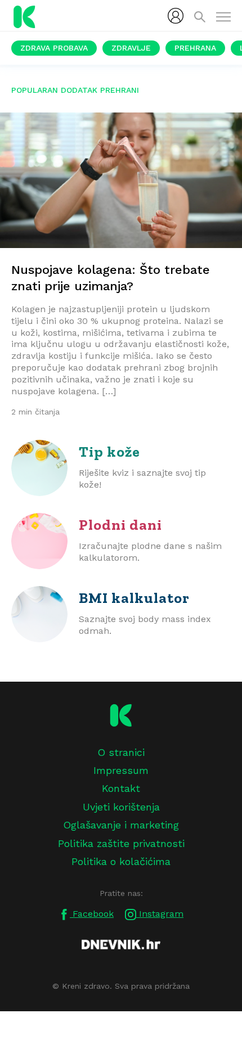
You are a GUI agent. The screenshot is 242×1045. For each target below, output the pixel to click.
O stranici (121, 752)
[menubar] (176, 16)
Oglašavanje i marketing (121, 825)
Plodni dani (120, 525)
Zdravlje (131, 47)
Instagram (159, 913)
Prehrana (195, 47)
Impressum (121, 770)
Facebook (92, 913)
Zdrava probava (54, 47)
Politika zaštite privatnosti (121, 843)
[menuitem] (176, 16)
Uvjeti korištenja (121, 807)
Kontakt (121, 788)
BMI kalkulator (134, 598)
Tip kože (109, 452)
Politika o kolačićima (121, 861)
